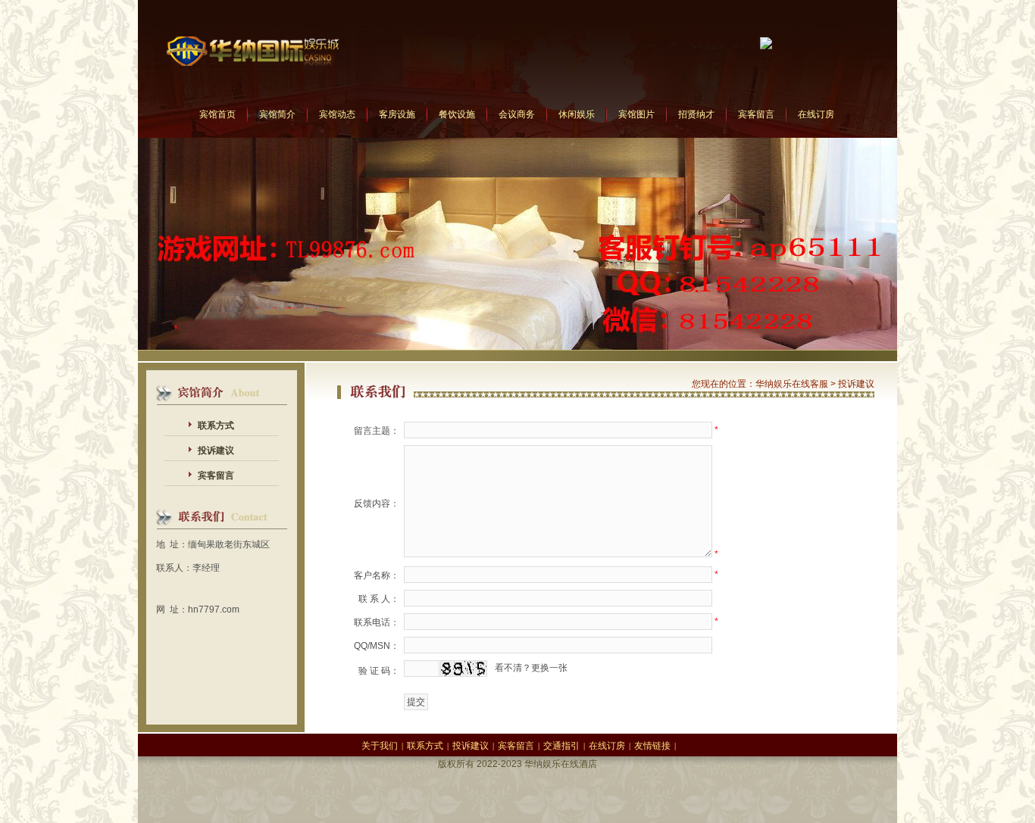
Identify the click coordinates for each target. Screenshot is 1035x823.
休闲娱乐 (576, 114)
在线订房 (816, 114)
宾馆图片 (636, 114)
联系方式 (216, 425)
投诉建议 (216, 450)
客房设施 (397, 114)
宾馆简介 (277, 114)
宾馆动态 (337, 114)
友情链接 (652, 745)
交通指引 (561, 745)
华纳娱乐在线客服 (791, 384)
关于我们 (379, 745)
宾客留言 (756, 114)
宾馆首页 (217, 114)
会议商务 (517, 114)
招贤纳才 (696, 114)
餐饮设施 (457, 114)
